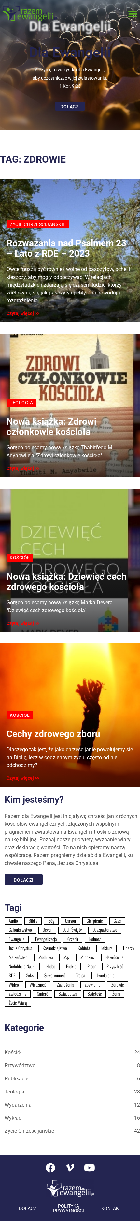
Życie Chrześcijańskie (72, 1131)
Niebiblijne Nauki (22, 966)
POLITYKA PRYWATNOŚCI (68, 1208)
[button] (132, 14)
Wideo (14, 984)
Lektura (106, 948)
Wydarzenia (72, 1105)
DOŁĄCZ (27, 1208)
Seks (30, 975)
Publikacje (72, 1079)
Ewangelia (16, 939)
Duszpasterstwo (104, 930)
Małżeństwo (18, 957)
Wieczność (38, 984)
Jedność (95, 939)
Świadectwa (68, 993)
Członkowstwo (20, 930)
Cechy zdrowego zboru (53, 734)
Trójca (80, 975)
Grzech (72, 939)
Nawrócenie (114, 957)
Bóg (51, 920)
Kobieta (84, 948)
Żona (116, 993)
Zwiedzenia (17, 993)
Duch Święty (72, 930)
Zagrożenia (65, 984)
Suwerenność (54, 975)
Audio (13, 920)
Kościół (72, 1052)
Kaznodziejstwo (55, 948)
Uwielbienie (105, 975)
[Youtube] (89, 1168)
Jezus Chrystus (20, 948)
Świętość (95, 993)
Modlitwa (45, 957)
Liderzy (128, 948)
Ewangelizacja (46, 939)
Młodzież (87, 957)
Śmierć (42, 993)
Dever (47, 930)
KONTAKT (111, 1208)
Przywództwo (72, 1066)
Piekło (71, 966)
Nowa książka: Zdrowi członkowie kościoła (51, 426)
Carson (70, 920)
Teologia (72, 1092)
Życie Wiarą (18, 1003)
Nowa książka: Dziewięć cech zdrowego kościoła (67, 581)
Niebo (50, 966)
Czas (117, 920)
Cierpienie (95, 920)
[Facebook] (50, 1168)
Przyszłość (114, 966)
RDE (12, 975)
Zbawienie (93, 984)
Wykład (72, 1118)
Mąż (66, 957)
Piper (91, 966)
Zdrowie (117, 984)
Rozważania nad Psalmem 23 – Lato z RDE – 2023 (66, 248)
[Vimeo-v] (70, 1168)
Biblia (33, 920)
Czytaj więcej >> (23, 313)
